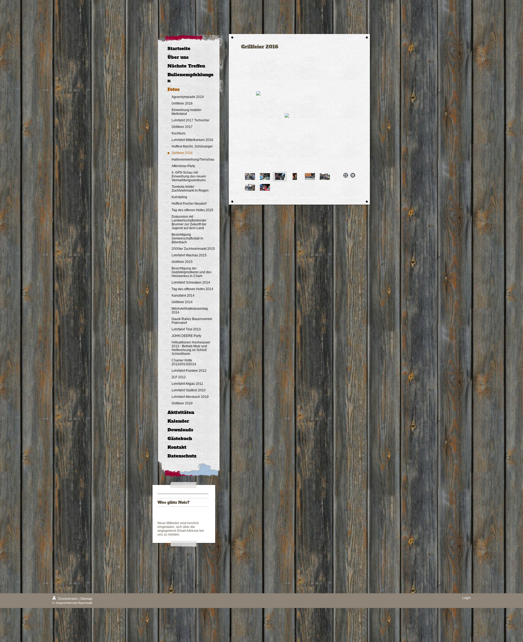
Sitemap (86, 599)
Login (466, 598)
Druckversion (67, 599)
